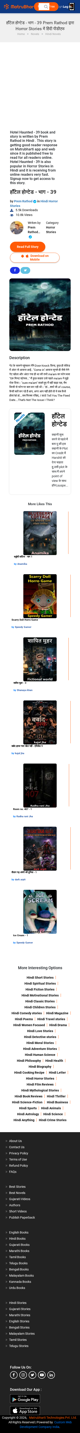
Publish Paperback (22, 1217)
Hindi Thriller (56, 1096)
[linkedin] (51, 1375)
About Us (15, 1141)
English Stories (19, 1321)
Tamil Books (17, 1257)
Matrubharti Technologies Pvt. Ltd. (53, 1417)
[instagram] (23, 1375)
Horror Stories (51, 230)
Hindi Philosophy (29, 1060)
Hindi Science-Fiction (27, 1102)
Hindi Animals (51, 1108)
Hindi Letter (57, 1072)
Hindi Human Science (40, 1054)
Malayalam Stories (22, 1333)
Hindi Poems (24, 1019)
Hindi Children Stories (40, 1007)
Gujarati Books (19, 1245)
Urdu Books (17, 1288)
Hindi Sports (28, 1108)
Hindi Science (53, 1114)
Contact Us (16, 1147)
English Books (18, 1232)
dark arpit (20, 879)
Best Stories (17, 1186)
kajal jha (19, 753)
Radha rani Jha (24, 816)
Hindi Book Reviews (28, 1096)
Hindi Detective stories (40, 1037)
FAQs (12, 1171)
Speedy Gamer (23, 627)
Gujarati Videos (19, 1199)
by (15, 564)
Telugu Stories (18, 1346)
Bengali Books (19, 1269)
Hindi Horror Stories (40, 1078)
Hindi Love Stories (40, 1031)
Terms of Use (18, 1159)
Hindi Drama (58, 1025)
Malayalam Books (21, 1275)
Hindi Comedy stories (27, 1013)
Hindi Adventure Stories (40, 1049)
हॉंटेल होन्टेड (59, 420)
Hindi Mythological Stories (40, 1090)
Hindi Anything (24, 1120)
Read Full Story (27, 247)
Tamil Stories (18, 1340)
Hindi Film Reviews (40, 1084)
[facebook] (14, 1375)
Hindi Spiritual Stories (40, 983)
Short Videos (18, 1211)
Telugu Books (18, 1263)
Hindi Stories (17, 1303)
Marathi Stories (19, 1315)
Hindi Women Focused (29, 1025)
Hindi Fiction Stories (40, 989)
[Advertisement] (40, 84)
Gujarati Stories (19, 1309)
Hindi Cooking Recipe (29, 1072)
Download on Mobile (39, 257)
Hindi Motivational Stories (40, 995)
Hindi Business (57, 1102)
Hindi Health (54, 1060)
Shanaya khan (24, 690)
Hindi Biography (40, 1066)
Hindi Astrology (28, 1114)
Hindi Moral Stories (40, 1043)
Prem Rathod (23, 201)
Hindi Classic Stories (40, 1001)
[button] (45, 6)
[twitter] (32, 1375)
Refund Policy (18, 1165)
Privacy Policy (18, 1153)
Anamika (22, 564)
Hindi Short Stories (40, 977)
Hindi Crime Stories (52, 1120)
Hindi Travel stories (51, 1019)
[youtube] (42, 1375)
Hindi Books (17, 1238)
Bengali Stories (19, 1327)
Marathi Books (19, 1251)
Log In (67, 6)
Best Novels (17, 1193)
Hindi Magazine (57, 1013)
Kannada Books (20, 1281)
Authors (14, 1205)
